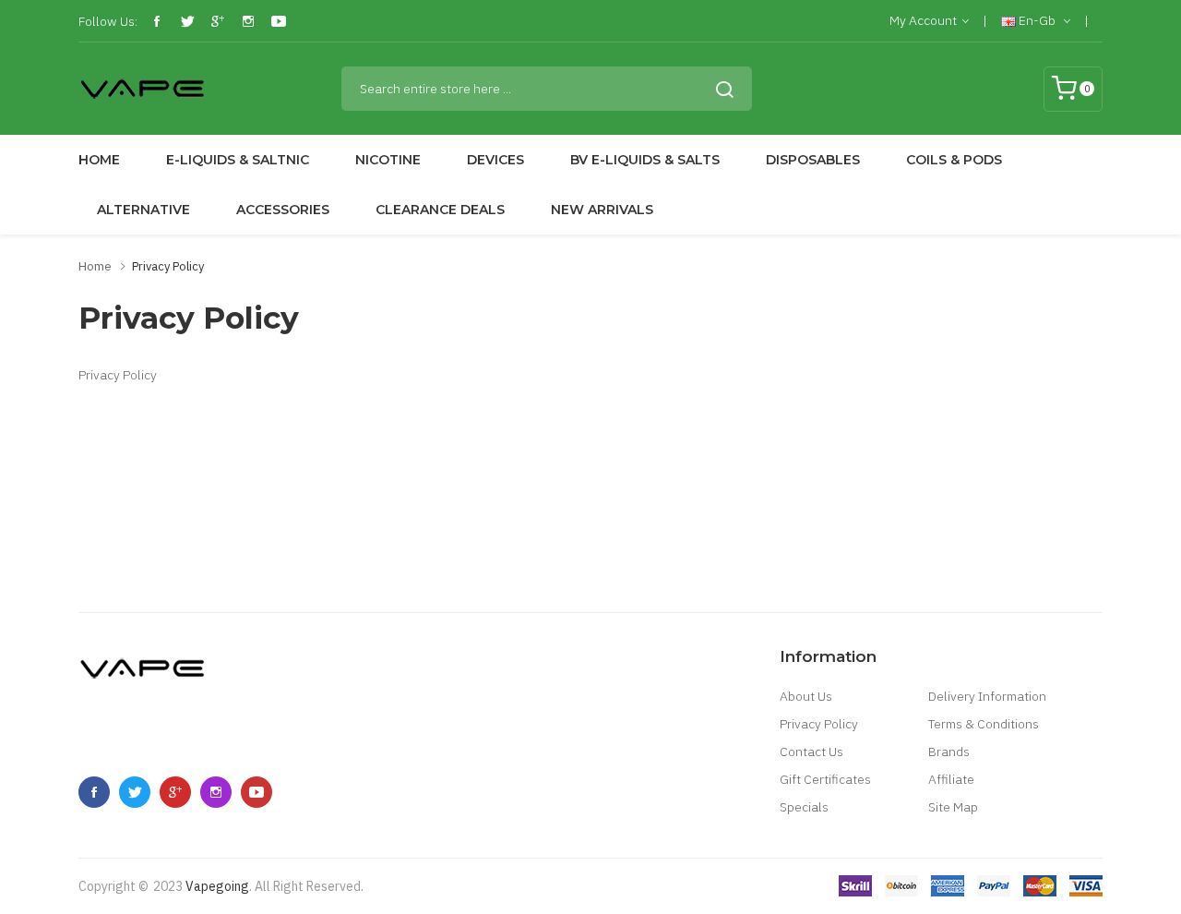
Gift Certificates (825, 779)
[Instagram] (248, 21)
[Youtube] (278, 21)
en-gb (1037, 20)
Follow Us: (107, 21)
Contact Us (811, 751)
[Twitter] (187, 21)
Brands (949, 751)
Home (95, 266)
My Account (923, 20)
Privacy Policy (168, 266)
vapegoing (217, 886)
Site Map (953, 807)
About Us (806, 696)
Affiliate (951, 779)
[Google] (218, 21)
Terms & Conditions (983, 724)
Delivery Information (987, 696)
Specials (804, 807)
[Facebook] (157, 21)
